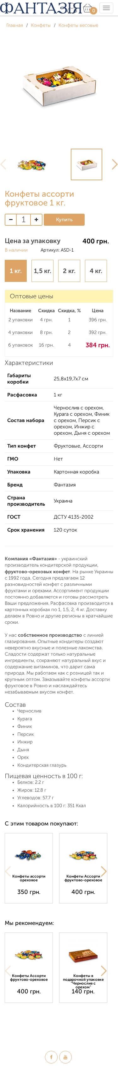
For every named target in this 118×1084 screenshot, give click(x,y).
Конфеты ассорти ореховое (28, 878)
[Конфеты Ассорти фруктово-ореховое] (83, 855)
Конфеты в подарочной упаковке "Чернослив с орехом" (83, 981)
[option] (32, 164)
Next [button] (104, 871)
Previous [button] (8, 871)
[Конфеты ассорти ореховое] (29, 855)
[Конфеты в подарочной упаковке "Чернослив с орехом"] (83, 954)
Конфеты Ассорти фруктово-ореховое (83, 878)
